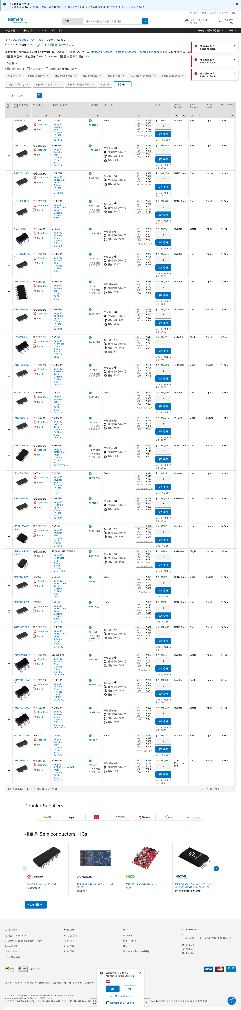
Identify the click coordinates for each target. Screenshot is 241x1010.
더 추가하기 (123, 84)
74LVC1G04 (60, 699)
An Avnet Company (15, 995)
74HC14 (58, 140)
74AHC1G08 (60, 571)
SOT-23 (58, 245)
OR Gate (58, 424)
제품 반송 (69, 945)
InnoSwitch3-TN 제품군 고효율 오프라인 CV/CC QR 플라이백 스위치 (194, 885)
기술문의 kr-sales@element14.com (23, 940)
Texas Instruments (125, 51)
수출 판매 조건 (59, 983)
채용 (125, 945)
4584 (56, 493)
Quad (57, 182)
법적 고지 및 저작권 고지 (37, 983)
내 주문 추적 (70, 935)
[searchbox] (112, 21)
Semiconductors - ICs (22, 39)
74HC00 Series (61, 465)
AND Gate (59, 343)
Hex (56, 129)
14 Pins (57, 134)
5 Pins (57, 243)
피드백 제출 (11, 951)
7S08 (56, 356)
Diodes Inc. (158, 51)
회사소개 (127, 935)
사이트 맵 (89, 983)
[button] (11, 30)
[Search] (145, 21)
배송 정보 (69, 951)
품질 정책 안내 (130, 940)
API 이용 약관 (75, 983)
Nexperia (96, 51)
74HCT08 (59, 384)
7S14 (56, 248)
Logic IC (58, 124)
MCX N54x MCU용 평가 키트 (141, 883)
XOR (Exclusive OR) (64, 767)
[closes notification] (237, 4)
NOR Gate (59, 316)
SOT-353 (58, 672)
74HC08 (58, 518)
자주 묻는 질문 (12, 956)
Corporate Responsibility (136, 951)
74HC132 (58, 621)
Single (57, 238)
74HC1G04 (59, 727)
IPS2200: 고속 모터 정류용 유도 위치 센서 (95, 885)
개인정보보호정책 (13, 983)
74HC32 (58, 437)
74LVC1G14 (59, 674)
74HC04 (58, 755)
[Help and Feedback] (232, 1001)
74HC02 (58, 329)
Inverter (58, 127)
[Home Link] (17, 21)
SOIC (56, 137)
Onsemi (108, 51)
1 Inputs (58, 132)
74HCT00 (59, 193)
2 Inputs (58, 185)
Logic (40, 39)
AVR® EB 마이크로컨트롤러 (41, 883)
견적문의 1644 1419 (15, 935)
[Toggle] (7, 68)
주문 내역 (69, 940)
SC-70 (57, 568)
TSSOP (57, 543)
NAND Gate (60, 179)
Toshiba (143, 51)
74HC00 (58, 596)
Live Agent (11, 945)
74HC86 (58, 780)
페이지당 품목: (15, 789)
